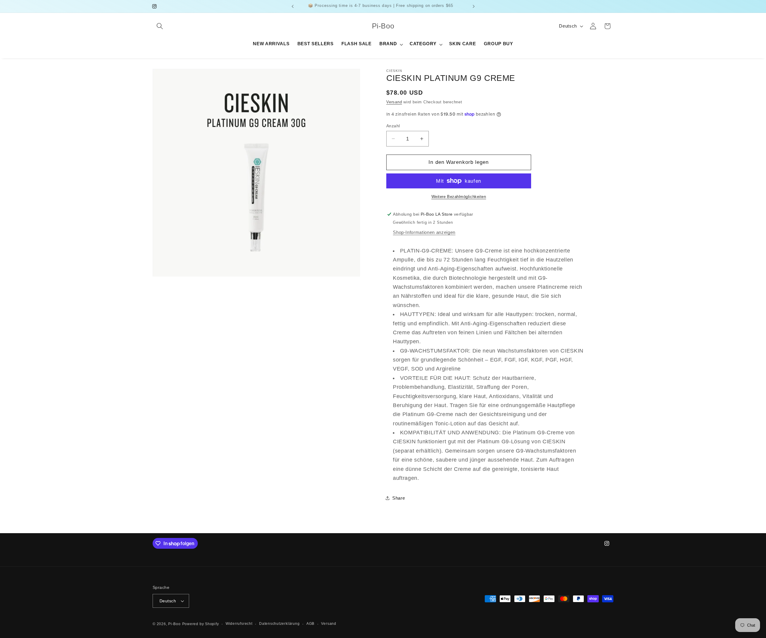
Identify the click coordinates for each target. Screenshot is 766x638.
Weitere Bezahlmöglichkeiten (458, 196)
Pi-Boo (174, 624)
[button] (160, 26)
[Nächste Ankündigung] (473, 6)
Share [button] (398, 498)
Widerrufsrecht (239, 624)
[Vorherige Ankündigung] (292, 6)
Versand (394, 102)
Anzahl (393, 125)
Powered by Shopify (200, 624)
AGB (310, 624)
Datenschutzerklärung (279, 624)
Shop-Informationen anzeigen (424, 232)
